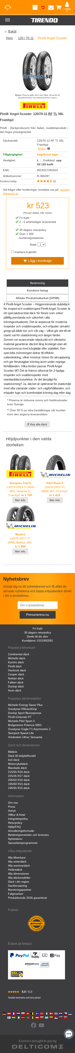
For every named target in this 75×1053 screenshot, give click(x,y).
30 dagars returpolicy (37, 632)
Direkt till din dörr (37, 636)
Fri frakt (37, 628)
